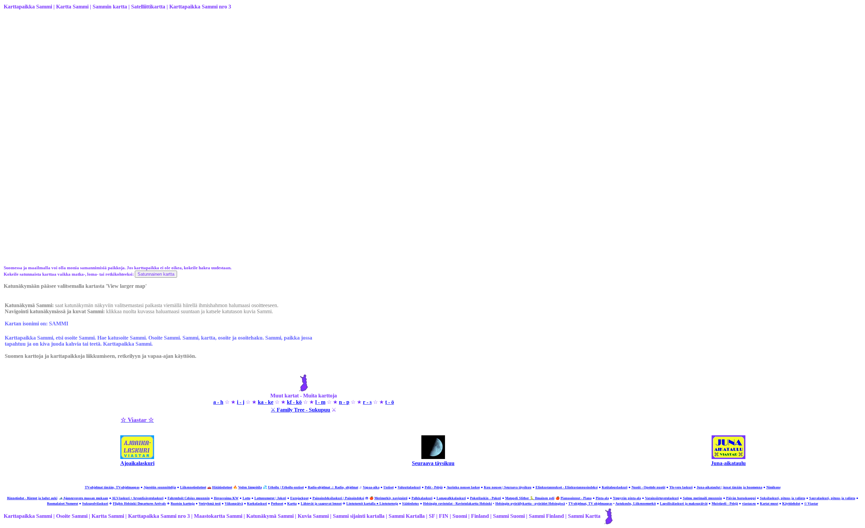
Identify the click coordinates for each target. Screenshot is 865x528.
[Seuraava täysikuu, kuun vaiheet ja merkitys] (433, 457)
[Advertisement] (206, 68)
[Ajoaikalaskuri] (137, 457)
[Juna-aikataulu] (728, 457)
